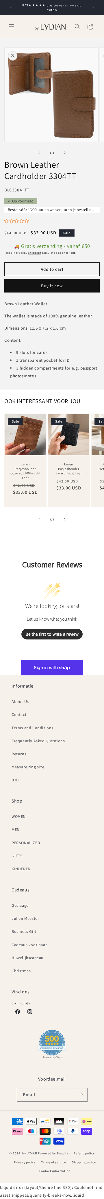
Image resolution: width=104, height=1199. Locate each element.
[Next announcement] (93, 7)
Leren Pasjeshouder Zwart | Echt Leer (68, 468)
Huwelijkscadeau (28, 957)
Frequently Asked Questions (38, 740)
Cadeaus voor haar (29, 944)
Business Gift (24, 931)
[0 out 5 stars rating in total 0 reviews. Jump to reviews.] (17, 221)
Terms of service (53, 1162)
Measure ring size (28, 767)
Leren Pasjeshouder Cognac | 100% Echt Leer (25, 471)
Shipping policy (84, 1162)
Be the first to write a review (52, 634)
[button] (11, 26)
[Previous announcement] (10, 7)
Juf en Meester (25, 918)
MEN (16, 829)
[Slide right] (64, 152)
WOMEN (19, 816)
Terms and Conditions (32, 727)
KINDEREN (21, 868)
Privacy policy (24, 1162)
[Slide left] (39, 152)
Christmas (21, 970)
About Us (20, 701)
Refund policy (84, 1153)
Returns (19, 753)
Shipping (34, 253)
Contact (19, 714)
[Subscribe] (81, 1095)
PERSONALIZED (26, 842)
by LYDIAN (29, 1153)
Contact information (54, 1171)
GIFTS (17, 855)
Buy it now (52, 285)
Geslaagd (20, 905)
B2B (15, 780)
